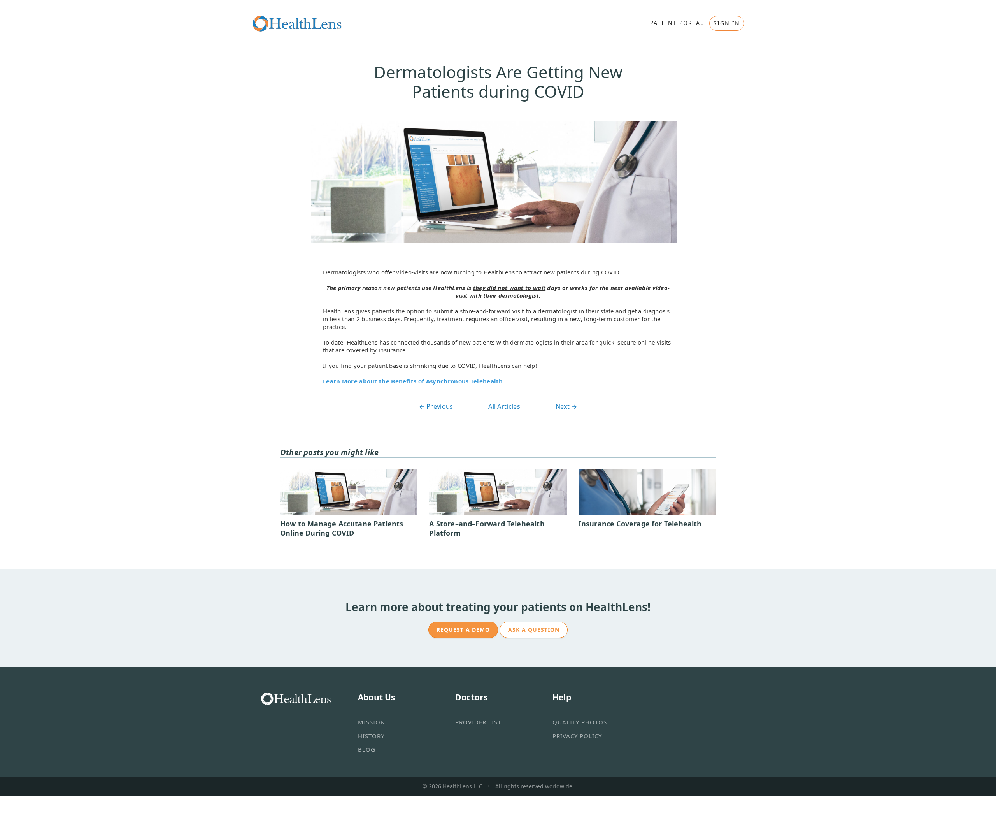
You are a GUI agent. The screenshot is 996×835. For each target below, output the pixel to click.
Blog (366, 749)
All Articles (504, 406)
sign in (727, 23)
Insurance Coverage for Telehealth (640, 523)
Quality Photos (579, 722)
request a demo (463, 629)
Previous (436, 406)
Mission (371, 722)
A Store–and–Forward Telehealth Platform (486, 528)
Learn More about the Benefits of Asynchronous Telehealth (413, 381)
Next (566, 406)
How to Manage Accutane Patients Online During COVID (341, 528)
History (371, 736)
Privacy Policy (577, 736)
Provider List (478, 722)
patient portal (677, 22)
